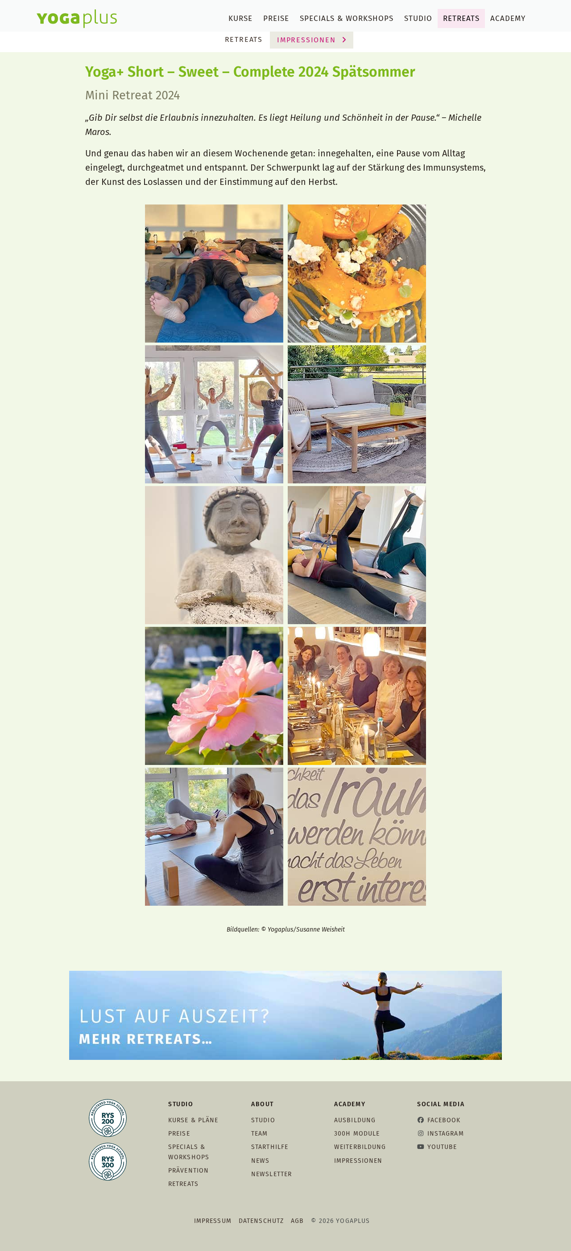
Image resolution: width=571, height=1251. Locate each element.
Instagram (445, 1133)
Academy (507, 18)
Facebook (444, 1120)
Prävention (188, 1170)
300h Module (357, 1133)
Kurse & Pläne (193, 1120)
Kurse (240, 18)
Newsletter (271, 1174)
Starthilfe (269, 1147)
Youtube (442, 1147)
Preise (276, 18)
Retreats (461, 18)
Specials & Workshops (346, 18)
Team (259, 1133)
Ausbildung (355, 1120)
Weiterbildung (360, 1147)
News (260, 1161)
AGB (297, 1221)
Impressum (213, 1221)
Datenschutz (261, 1221)
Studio (418, 18)
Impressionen (307, 40)
